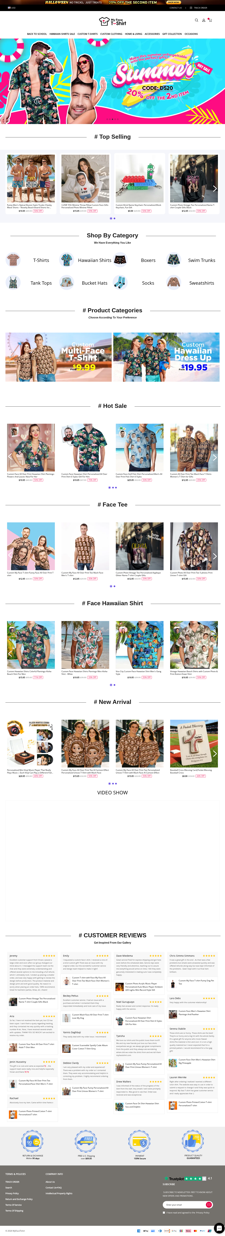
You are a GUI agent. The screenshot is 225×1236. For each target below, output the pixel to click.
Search (8, 1187)
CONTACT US (176, 7)
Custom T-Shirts (88, 33)
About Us (50, 1181)
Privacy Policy (12, 1193)
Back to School (37, 33)
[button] (107, 119)
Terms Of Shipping (14, 1210)
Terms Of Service (13, 1205)
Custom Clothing (111, 33)
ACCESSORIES (152, 33)
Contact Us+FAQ (54, 1187)
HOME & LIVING (133, 33)
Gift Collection (172, 33)
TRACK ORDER (12, 1181)
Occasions (191, 33)
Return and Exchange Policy (19, 1199)
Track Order (200, 7)
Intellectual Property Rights (59, 1193)
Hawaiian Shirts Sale (62, 33)
